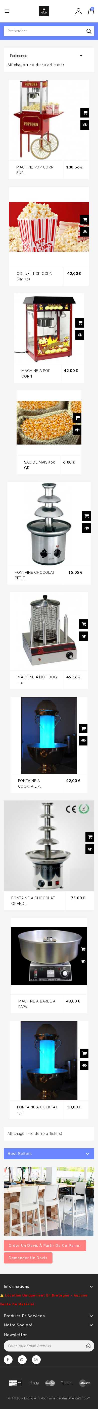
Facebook (8, 1360)
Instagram (36, 1360)
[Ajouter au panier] (85, 113)
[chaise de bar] (49, 1201)
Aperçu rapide (85, 125)
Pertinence (47, 56)
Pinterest (22, 1360)
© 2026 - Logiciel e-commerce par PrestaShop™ (49, 1398)
